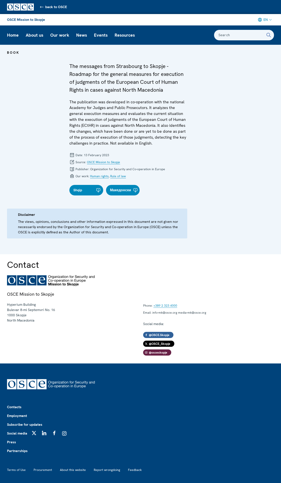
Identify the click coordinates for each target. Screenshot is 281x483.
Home (13, 35)
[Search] (268, 35)
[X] (34, 433)
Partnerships (17, 451)
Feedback (135, 470)
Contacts (14, 407)
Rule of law (118, 176)
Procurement (43, 470)
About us (34, 35)
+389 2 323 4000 (165, 306)
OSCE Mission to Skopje (26, 19)
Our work (59, 35)
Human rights (99, 176)
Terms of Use (16, 470)
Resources (125, 35)
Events (101, 35)
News (81, 35)
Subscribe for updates (24, 424)
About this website (73, 470)
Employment (17, 415)
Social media (17, 433)
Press (11, 442)
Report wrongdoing (107, 470)
